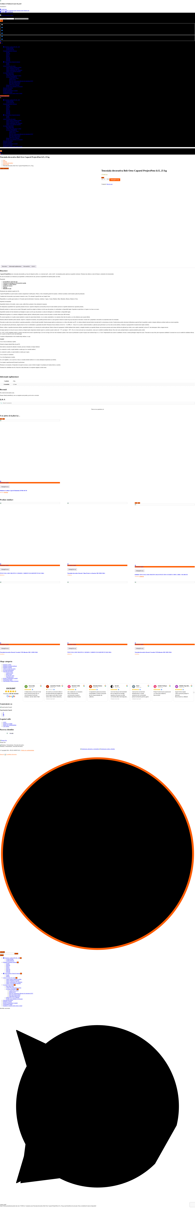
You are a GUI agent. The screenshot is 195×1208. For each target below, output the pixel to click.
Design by (8, 754)
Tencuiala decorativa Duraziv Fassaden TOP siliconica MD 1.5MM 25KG (19, 652)
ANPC (4, 722)
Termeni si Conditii (7, 723)
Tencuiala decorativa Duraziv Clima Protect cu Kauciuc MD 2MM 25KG (86, 573)
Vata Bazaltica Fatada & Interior (10, 681)
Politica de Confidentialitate (9, 725)
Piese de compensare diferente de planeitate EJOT (21, 81)
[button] (194, 692)
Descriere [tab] (4, 266)
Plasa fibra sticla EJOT (14, 83)
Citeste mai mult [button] (50, 699)
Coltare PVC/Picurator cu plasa (13, 75)
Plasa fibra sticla (10, 74)
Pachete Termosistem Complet (10, 90)
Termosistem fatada (7, 92)
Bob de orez (110, 184)
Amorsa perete (9, 673)
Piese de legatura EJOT (14, 82)
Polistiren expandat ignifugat (10, 51)
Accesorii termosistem (8, 72)
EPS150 (8, 59)
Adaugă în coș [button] (5, 486)
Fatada (7, 63)
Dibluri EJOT (12, 79)
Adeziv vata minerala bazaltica (13, 71)
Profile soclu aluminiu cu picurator (14, 86)
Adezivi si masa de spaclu (9, 66)
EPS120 (8, 57)
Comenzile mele (12, 10)
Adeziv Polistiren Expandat (12, 68)
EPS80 (7, 52)
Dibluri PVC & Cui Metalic (12, 85)
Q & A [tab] (33, 266)
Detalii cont (26, 10)
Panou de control (4, 10)
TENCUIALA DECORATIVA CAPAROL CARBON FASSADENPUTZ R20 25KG (89, 652)
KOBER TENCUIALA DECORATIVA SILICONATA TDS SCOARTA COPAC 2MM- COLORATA (161, 574)
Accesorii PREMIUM (11, 77)
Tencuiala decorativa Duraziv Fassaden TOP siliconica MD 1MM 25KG (153, 652)
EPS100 (8, 53)
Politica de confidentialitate (27, 750)
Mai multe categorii (4, 96)
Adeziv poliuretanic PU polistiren (14, 70)
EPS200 (8, 60)
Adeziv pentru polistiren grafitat (13, 67)
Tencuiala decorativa (8, 88)
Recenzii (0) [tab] (27, 266)
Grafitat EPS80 (9, 48)
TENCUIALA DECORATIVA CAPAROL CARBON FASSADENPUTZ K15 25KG (22, 573)
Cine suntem (6, 726)
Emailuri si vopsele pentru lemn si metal (12, 93)
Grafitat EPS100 (10, 49)
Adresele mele (19, 10)
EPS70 (7, 55)
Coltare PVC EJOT (14, 78)
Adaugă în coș (115, 179)
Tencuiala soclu (10, 677)
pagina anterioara (4, 168)
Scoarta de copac (10, 675)
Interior (8, 64)
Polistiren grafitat (7, 664)
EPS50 (7, 56)
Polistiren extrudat (7, 89)
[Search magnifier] (1, 21)
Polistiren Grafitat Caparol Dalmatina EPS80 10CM (13, 490)
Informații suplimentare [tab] (15, 266)
